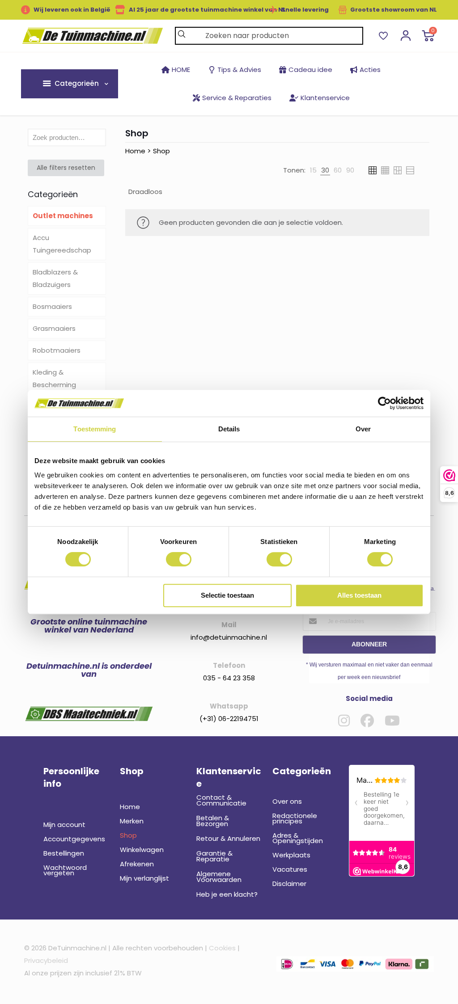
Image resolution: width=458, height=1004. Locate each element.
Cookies (222, 948)
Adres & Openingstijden (297, 838)
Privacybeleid (46, 960)
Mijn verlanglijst (144, 878)
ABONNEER (369, 644)
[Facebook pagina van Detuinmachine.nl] (367, 720)
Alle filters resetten (66, 167)
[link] (313, 170)
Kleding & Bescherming (54, 378)
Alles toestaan (359, 595)
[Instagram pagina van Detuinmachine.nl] (344, 720)
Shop (161, 151)
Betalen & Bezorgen (212, 820)
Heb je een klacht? (227, 894)
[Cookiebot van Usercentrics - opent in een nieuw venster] (384, 403)
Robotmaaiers (57, 350)
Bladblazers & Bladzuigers (55, 278)
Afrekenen (137, 864)
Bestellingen (63, 853)
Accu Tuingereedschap (62, 244)
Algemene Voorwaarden (219, 876)
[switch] (178, 559)
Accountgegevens (74, 839)
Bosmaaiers (52, 306)
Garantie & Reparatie (214, 856)
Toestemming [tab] (94, 429)
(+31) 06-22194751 (229, 718)
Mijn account (64, 824)
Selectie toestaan (227, 595)
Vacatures (289, 869)
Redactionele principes (294, 818)
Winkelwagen (142, 849)
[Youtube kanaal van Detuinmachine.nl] (392, 720)
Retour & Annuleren (228, 838)
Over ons (287, 801)
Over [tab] (363, 429)
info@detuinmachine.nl (229, 637)
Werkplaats (291, 855)
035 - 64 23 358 (229, 678)
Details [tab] (229, 429)
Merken (132, 821)
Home (135, 151)
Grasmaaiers (54, 328)
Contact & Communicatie (221, 800)
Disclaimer (289, 883)
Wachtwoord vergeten (65, 870)
